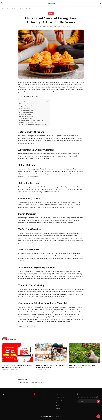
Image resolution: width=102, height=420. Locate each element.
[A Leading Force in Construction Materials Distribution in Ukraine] (51, 353)
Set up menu (51, 3)
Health (57, 403)
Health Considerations (26, 116)
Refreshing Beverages (27, 110)
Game (57, 405)
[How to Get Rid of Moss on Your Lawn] (84, 353)
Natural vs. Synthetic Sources (29, 104)
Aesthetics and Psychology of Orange (32, 120)
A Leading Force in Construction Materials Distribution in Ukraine (50, 366)
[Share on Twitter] (24, 326)
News (8, 8)
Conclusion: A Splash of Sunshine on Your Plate (34, 124)
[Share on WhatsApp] (34, 326)
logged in (29, 382)
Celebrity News (60, 397)
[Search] (100, 3)
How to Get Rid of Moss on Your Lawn (82, 365)
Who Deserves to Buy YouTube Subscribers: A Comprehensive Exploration (17, 366)
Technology (59, 400)
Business (58, 408)
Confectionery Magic (27, 112)
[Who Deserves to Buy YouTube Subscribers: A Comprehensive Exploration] (17, 353)
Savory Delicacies (25, 114)
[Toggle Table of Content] (46, 101)
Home (3, 8)
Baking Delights (25, 108)
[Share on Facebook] (27, 326)
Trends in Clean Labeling (28, 122)
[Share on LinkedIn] (31, 326)
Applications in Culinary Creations (30, 106)
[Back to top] (98, 416)
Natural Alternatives (26, 118)
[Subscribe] (98, 401)
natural (49, 307)
